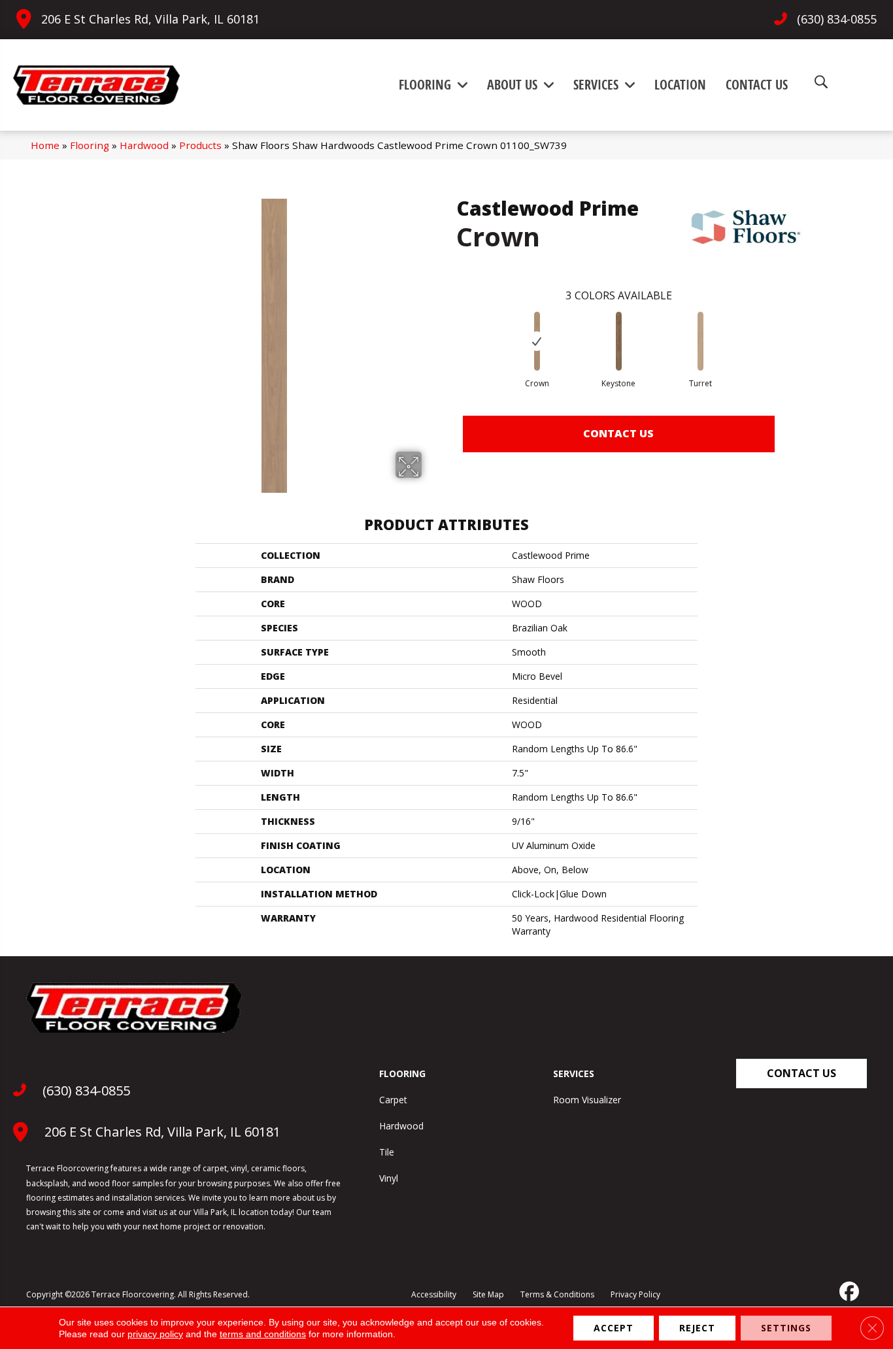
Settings (786, 1328)
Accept (613, 1328)
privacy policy (155, 1334)
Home (45, 145)
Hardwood (144, 145)
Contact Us (618, 433)
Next (788, 328)
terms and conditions (263, 1334)
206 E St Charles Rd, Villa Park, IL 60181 (150, 19)
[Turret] (700, 341)
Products (200, 145)
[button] (801, 1073)
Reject (697, 1328)
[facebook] (848, 1291)
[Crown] (537, 341)
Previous (450, 328)
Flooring (89, 145)
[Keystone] (618, 341)
